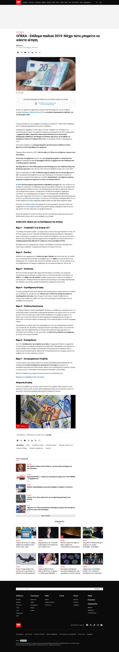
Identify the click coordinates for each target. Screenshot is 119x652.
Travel (62, 2)
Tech (69, 2)
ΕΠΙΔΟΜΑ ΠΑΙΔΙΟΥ (51, 445)
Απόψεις (76, 602)
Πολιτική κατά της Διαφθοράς (68, 634)
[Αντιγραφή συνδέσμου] (36, 52)
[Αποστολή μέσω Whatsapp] (28, 52)
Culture (47, 599)
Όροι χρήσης (19, 634)
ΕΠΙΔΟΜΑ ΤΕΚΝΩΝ (21, 448)
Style (53, 2)
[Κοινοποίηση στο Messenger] (25, 52)
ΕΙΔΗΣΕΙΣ (48, 448)
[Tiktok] (94, 625)
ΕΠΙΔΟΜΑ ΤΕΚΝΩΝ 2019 (36, 448)
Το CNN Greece (92, 613)
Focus (57, 2)
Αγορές (33, 607)
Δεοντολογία (28, 634)
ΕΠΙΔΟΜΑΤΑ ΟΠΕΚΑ (38, 445)
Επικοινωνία (81, 634)
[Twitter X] (91, 625)
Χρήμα (32, 602)
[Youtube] (101, 625)
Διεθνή (32, 610)
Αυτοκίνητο (75, 2)
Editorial (76, 599)
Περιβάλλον (19, 613)
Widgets (90, 607)
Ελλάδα (44, 2)
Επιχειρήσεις (34, 605)
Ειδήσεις (25, 2)
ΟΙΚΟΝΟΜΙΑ (20, 32)
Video (81, 2)
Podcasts (91, 600)
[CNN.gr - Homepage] (18, 2)
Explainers (76, 605)
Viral (17, 616)
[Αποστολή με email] (39, 52)
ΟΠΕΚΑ (19, 184)
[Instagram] (98, 625)
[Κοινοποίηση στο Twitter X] (21, 52)
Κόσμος (49, 2)
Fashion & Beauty (49, 602)
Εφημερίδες (87, 2)
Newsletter (91, 610)
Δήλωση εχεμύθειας (52, 634)
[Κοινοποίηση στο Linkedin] (32, 52)
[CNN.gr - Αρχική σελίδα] (18, 625)
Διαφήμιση (90, 634)
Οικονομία (38, 2)
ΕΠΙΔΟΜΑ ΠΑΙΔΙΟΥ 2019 (66, 445)
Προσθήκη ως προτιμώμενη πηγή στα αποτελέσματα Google (47, 103)
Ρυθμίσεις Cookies (39, 634)
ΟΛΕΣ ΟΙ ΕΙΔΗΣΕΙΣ (45, 515)
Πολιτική (31, 2)
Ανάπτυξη (33, 599)
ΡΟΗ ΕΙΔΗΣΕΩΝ (22, 459)
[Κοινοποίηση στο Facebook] (18, 52)
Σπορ (66, 2)
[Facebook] (87, 625)
